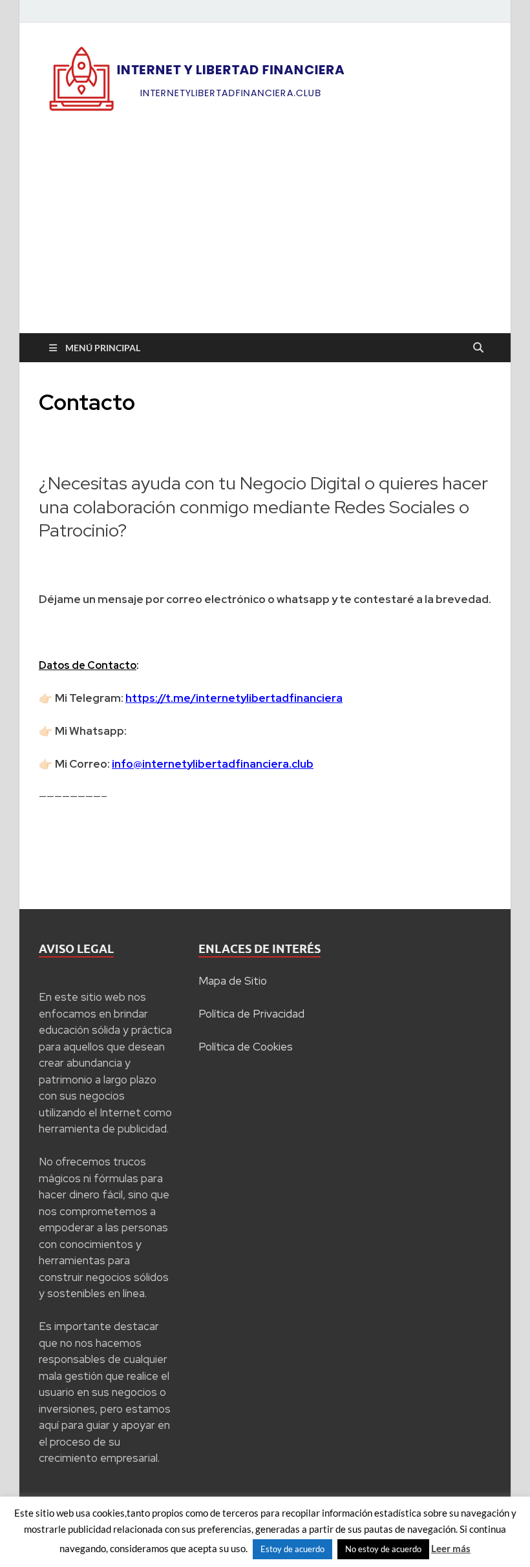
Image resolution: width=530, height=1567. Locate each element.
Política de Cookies (245, 1047)
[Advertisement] (265, 236)
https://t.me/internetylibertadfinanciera (234, 698)
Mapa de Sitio (232, 981)
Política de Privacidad (251, 1014)
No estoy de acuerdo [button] (383, 1549)
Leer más (451, 1548)
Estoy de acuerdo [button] (292, 1549)
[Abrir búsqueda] (478, 348)
